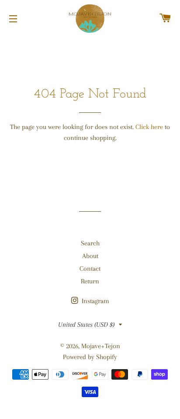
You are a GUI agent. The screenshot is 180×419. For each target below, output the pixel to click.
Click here (149, 127)
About (90, 256)
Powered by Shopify (90, 357)
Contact (90, 268)
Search (90, 243)
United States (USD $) (86, 324)
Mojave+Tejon (100, 346)
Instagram (94, 301)
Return (90, 281)
